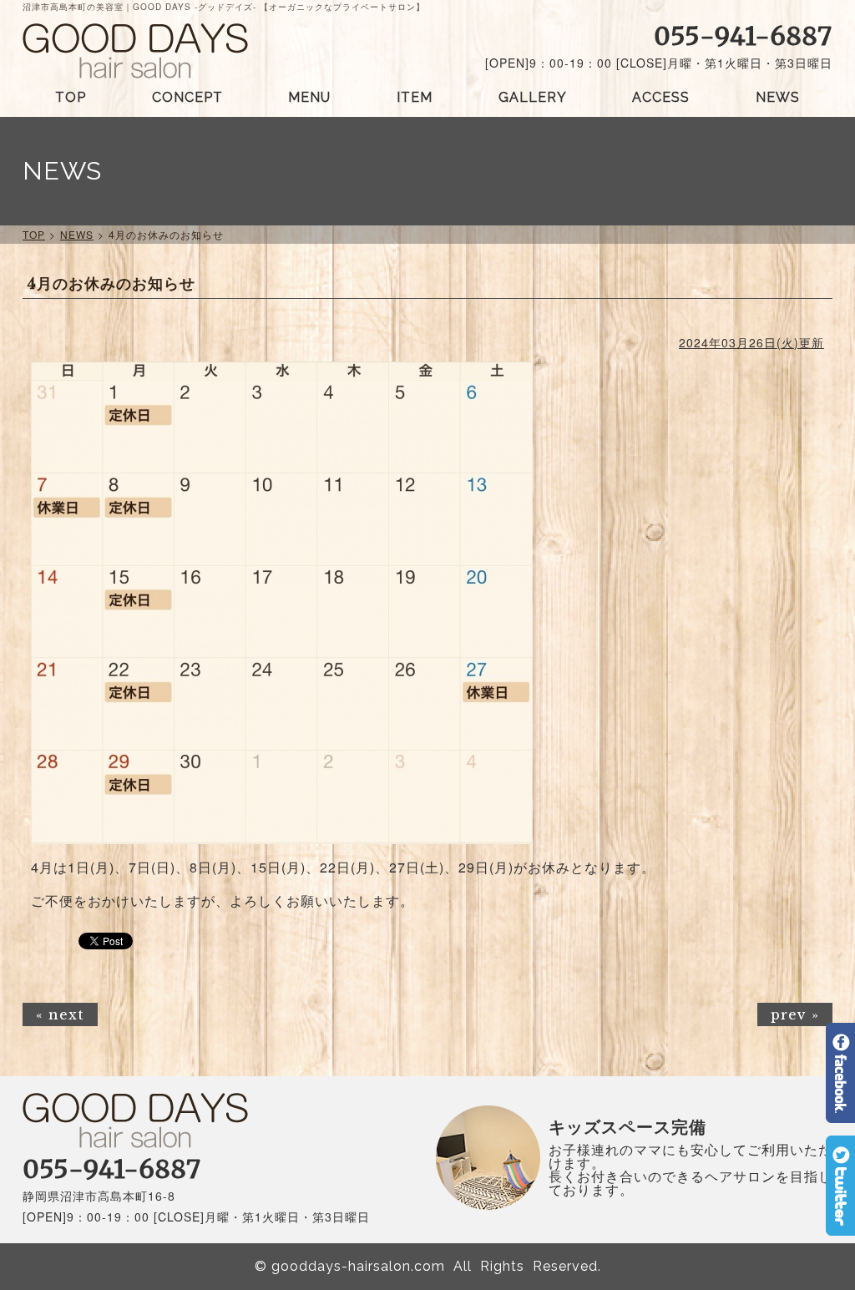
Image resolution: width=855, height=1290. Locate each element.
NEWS (778, 97)
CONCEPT (187, 97)
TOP (70, 97)
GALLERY (532, 97)
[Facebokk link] (840, 1116)
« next (60, 1014)
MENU (309, 97)
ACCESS (661, 97)
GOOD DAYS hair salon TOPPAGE (135, 50)
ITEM (415, 97)
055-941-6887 (743, 36)
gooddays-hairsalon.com (358, 1266)
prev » (795, 1014)
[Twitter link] (840, 1228)
